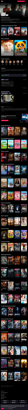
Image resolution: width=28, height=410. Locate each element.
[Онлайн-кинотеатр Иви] (2, 1)
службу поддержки (10, 408)
